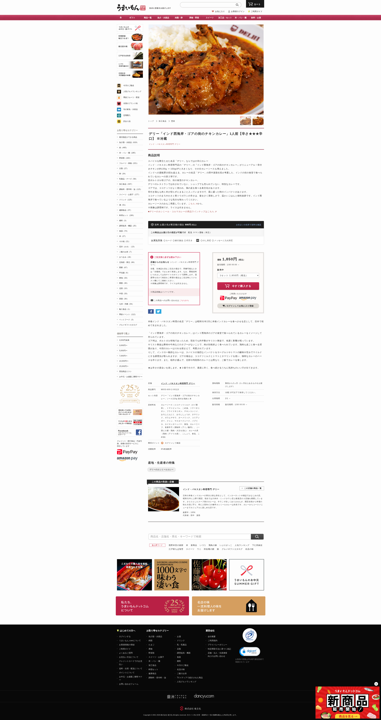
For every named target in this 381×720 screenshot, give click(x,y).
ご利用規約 (212, 640)
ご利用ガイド (256, 11)
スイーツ (190, 549)
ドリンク (181, 640)
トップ (151, 121)
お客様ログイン (238, 11)
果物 (150, 649)
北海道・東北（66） (127, 262)
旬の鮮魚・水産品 (130, 109)
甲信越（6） (124, 273)
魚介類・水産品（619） (128, 142)
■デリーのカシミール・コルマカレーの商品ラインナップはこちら (181, 211)
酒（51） (123, 205)
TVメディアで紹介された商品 (190, 678)
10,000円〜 (123, 361)
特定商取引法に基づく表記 (219, 649)
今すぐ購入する (241, 286)
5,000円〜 (123, 351)
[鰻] (130, 39)
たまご (151, 645)
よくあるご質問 (126, 653)
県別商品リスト (125, 371)
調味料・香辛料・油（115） (130, 189)
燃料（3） (123, 221)
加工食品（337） (126, 184)
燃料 (179, 661)
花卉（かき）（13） (127, 247)
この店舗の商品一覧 (253, 488)
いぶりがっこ (226, 545)
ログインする (125, 636)
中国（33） (123, 294)
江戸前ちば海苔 (176, 549)
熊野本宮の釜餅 (176, 545)
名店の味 (249, 549)
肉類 (150, 640)
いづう (203, 545)
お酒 (179, 636)
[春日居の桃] (130, 48)
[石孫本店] (130, 76)
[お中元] (130, 30)
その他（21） (124, 241)
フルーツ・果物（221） (128, 163)
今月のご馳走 (128, 85)
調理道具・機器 (183, 653)
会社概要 (212, 636)
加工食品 (162, 121)
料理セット (153, 669)
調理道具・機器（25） (128, 226)
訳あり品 (127, 121)
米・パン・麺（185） (128, 153)
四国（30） (123, 299)
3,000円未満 (124, 340)
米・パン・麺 (154, 661)
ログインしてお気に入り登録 (240, 306)
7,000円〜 (123, 356)
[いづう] (130, 67)
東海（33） (123, 278)
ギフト (132, 18)
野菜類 (151, 653)
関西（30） (123, 283)
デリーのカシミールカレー (162, 469)
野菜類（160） (125, 158)
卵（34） (123, 174)
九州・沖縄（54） (126, 304)
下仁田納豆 (257, 545)
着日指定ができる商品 (128, 137)
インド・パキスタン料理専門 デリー (164, 144)
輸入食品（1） (125, 309)
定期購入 (127, 115)
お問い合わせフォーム (128, 684)
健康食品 (152, 673)
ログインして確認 (172, 443)
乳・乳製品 (182, 645)
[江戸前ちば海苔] (130, 58)
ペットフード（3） (127, 320)
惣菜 (173, 121)
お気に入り (220, 11)
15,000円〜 (123, 366)
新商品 (194, 545)
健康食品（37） (125, 210)
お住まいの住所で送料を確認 (248, 225)
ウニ (199, 549)
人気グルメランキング (132, 91)
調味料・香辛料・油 (157, 678)
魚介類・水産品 (155, 636)
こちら (191, 203)
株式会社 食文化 (193, 708)
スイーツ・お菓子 (156, 657)
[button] (249, 651)
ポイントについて (127, 672)
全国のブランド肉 (130, 103)
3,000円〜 (123, 345)
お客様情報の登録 (127, 645)
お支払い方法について (128, 657)
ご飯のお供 (182, 673)
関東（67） (123, 267)
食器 (179, 657)
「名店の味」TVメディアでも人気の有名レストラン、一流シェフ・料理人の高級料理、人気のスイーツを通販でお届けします (228, 605)
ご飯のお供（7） (126, 252)
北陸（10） (123, 288)
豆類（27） (123, 168)
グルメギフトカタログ (232, 549)
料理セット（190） (127, 215)
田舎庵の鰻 (209, 549)
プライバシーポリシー (217, 645)
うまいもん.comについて (130, 640)
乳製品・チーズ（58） (128, 179)
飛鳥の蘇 (213, 545)
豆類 (179, 649)
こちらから (184, 300)
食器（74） (123, 231)
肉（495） (123, 148)
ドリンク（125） (126, 200)
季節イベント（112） (128, 314)
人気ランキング (242, 545)
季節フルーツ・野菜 (131, 97)
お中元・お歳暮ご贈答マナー (130, 377)
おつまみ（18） (125, 257)
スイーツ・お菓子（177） (129, 194)
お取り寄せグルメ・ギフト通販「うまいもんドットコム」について (152, 605)
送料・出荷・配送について (130, 668)
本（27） (123, 236)
